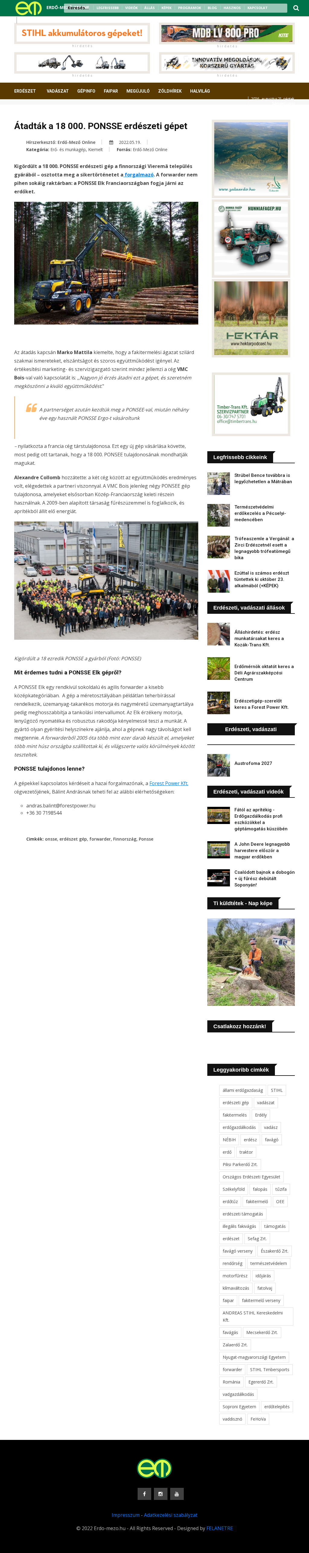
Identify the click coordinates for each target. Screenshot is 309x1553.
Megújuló (138, 91)
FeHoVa (258, 1419)
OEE (280, 1201)
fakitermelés (235, 1115)
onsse (51, 839)
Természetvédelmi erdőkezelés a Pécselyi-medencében (260, 513)
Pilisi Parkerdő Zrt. (240, 1164)
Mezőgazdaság (35, 113)
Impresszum (126, 1515)
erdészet (231, 1238)
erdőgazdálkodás (239, 1127)
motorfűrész (235, 1276)
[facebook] (24, 20)
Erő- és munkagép (68, 149)
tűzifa (281, 1189)
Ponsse (146, 839)
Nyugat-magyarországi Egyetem (254, 1357)
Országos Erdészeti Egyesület (251, 1177)
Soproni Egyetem (239, 1406)
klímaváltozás (236, 1288)
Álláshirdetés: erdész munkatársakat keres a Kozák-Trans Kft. (259, 638)
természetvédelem (268, 1263)
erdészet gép (73, 839)
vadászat (266, 1102)
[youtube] (39, 20)
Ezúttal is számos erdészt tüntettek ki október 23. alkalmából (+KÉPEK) (261, 579)
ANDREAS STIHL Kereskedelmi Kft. (253, 1316)
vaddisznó (232, 1419)
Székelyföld (234, 1189)
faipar (228, 1300)
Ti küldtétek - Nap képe (242, 903)
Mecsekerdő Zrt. (262, 1332)
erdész (250, 1140)
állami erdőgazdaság (243, 1090)
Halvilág (200, 91)
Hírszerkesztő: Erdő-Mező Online (60, 142)
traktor (246, 1152)
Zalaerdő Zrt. (235, 1345)
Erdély (261, 1115)
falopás (260, 1189)
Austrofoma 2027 (253, 763)
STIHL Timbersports (269, 1369)
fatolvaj (264, 1288)
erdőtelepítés (277, 1406)
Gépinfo (86, 91)
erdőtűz (230, 1201)
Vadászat (58, 91)
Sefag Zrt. (257, 1238)
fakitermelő (257, 1201)
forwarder (100, 839)
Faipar (111, 91)
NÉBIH (229, 1140)
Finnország (124, 839)
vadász (271, 1127)
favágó (272, 1140)
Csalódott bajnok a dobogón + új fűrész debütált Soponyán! (264, 879)
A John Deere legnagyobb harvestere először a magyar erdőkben (262, 850)
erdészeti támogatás (243, 1214)
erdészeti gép (236, 1102)
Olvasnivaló (75, 113)
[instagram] (31, 20)
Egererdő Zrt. (261, 1382)
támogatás (275, 1226)
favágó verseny (238, 1251)
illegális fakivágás (239, 1226)
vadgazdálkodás (238, 1394)
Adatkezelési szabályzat (170, 1515)
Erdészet (25, 91)
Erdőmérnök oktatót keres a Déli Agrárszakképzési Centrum (264, 673)
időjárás (263, 1276)
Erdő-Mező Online (150, 149)
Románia (231, 1382)
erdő (227, 1152)
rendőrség (232, 1263)
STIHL (277, 1090)
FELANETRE (219, 1528)
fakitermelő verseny (261, 1300)
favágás (230, 1332)
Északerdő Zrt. (274, 1251)
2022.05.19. (129, 142)
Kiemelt (95, 149)
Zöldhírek (170, 91)
